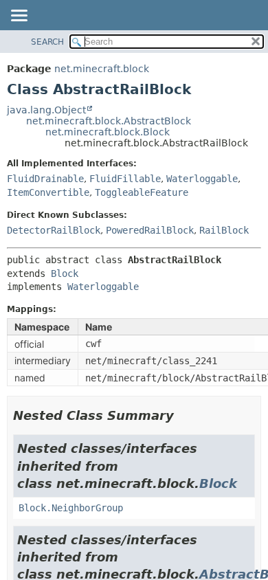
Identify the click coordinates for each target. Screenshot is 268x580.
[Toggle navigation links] (18, 16)
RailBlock (224, 230)
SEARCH (47, 42)
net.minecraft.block (101, 68)
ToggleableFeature (141, 192)
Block (64, 273)
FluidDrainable (45, 178)
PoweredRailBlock (150, 230)
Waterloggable (202, 178)
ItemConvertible (48, 192)
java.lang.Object (46, 109)
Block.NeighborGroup (71, 507)
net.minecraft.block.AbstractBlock (108, 120)
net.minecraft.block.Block (107, 131)
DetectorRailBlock (53, 230)
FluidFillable (125, 178)
